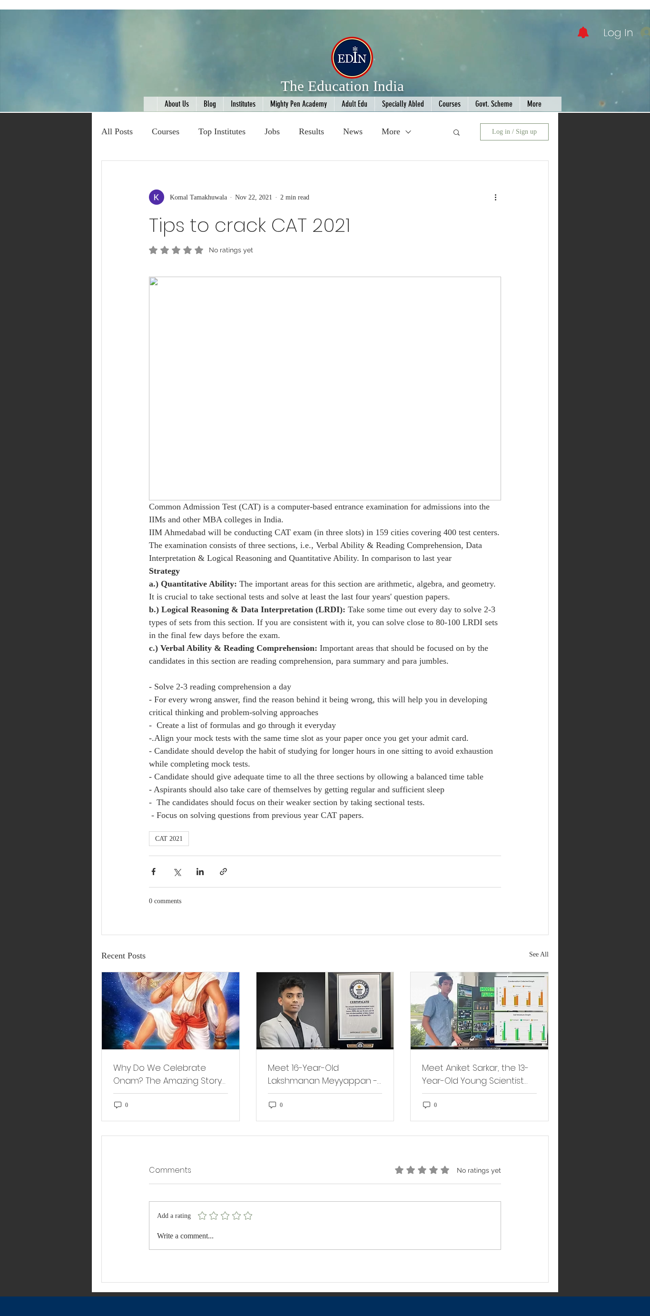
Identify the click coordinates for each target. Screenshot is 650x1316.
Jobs (272, 131)
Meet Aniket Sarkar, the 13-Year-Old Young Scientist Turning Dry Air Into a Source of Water (475, 1074)
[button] (456, 132)
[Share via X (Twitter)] (176, 871)
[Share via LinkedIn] (200, 871)
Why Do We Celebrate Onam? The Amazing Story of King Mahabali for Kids (167, 1074)
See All (539, 954)
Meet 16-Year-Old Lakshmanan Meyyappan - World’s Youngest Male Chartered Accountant (322, 1074)
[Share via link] (223, 871)
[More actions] (495, 197)
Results (311, 131)
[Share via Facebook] (153, 871)
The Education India (342, 86)
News (353, 131)
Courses (165, 131)
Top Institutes (222, 131)
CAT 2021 (169, 838)
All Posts (117, 131)
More (391, 131)
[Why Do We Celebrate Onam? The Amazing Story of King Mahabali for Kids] (170, 1010)
